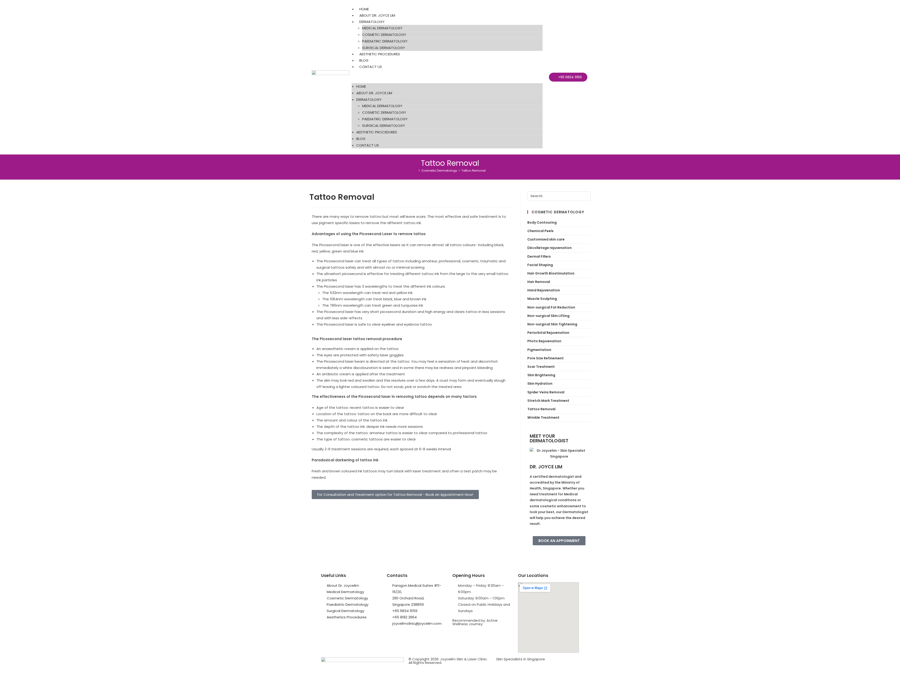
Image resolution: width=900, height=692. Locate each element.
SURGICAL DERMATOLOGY (383, 47)
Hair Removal (538, 281)
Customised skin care (546, 239)
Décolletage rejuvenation (549, 247)
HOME (364, 9)
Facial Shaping (540, 265)
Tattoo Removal (473, 170)
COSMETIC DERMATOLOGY (384, 34)
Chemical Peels (540, 231)
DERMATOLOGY (372, 21)
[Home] (416, 170)
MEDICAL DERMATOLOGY (382, 28)
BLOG (363, 60)
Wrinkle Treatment (543, 417)
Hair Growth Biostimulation (550, 273)
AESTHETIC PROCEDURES (379, 54)
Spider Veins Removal (545, 392)
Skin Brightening (541, 375)
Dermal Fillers (539, 256)
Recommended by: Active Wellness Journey (475, 622)
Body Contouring (542, 222)
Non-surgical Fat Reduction (551, 307)
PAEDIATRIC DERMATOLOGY (385, 41)
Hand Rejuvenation (543, 290)
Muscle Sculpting (542, 298)
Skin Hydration (539, 383)
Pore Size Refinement (545, 358)
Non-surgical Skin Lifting (548, 315)
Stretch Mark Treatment (548, 400)
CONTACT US (370, 66)
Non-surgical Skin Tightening (552, 324)
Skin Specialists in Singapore (520, 659)
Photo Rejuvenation (544, 341)
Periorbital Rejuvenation (548, 332)
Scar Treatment (541, 366)
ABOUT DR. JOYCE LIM (377, 15)
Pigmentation (539, 349)
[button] (447, 76)
